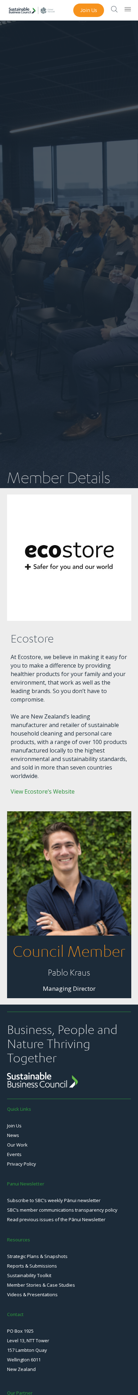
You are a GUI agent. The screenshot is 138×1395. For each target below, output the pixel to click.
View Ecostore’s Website (43, 791)
